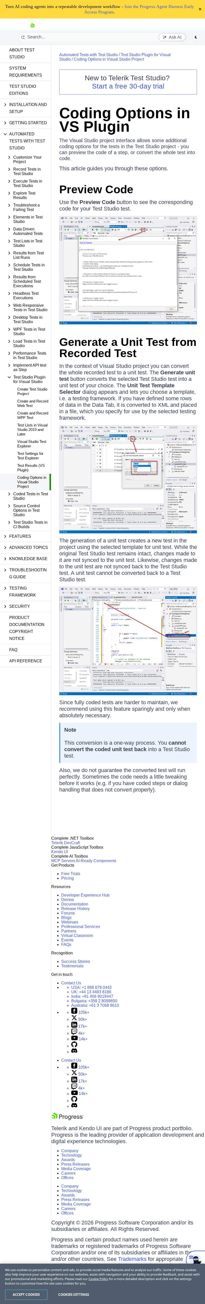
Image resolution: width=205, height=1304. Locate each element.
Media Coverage (76, 1169)
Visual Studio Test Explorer (31, 443)
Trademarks (132, 1259)
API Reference (25, 661)
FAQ (13, 650)
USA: (91, 987)
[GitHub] (74, 1046)
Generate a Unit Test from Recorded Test (127, 348)
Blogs (66, 917)
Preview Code (96, 189)
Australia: (95, 1005)
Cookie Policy (98, 1279)
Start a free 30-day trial (128, 86)
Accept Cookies (26, 1294)
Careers (68, 1173)
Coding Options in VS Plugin (124, 120)
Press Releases (75, 1164)
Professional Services (80, 926)
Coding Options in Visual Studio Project (31, 482)
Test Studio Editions (22, 90)
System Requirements (25, 71)
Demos (67, 900)
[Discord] (74, 1052)
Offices (67, 1178)
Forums (68, 913)
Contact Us (71, 983)
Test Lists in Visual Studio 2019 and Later (32, 429)
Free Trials (70, 874)
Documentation (74, 904)
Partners (68, 931)
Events (67, 940)
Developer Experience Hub (85, 895)
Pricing (67, 878)
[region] (102, 1284)
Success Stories (75, 961)
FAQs (66, 944)
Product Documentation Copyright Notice (26, 628)
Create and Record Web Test (32, 403)
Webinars (69, 922)
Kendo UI (59, 852)
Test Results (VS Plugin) (31, 467)
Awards (68, 1160)
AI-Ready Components (96, 861)
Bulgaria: (94, 1001)
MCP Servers (63, 861)
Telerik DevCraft (65, 843)
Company (69, 1151)
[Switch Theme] (196, 37)
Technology (71, 1155)
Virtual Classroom (77, 935)
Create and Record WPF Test (32, 415)
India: (92, 996)
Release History (75, 908)
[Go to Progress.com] (67, 1119)
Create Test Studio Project (32, 391)
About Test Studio (22, 53)
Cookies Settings (73, 1294)
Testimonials (72, 966)
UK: (91, 992)
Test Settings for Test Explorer (30, 455)
